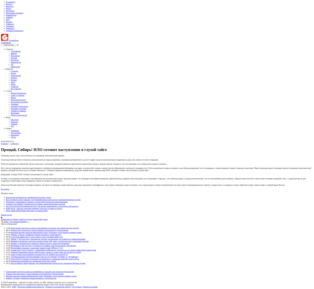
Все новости (16, 89)
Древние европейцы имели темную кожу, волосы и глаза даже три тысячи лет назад (46, 252)
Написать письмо (90, 287)
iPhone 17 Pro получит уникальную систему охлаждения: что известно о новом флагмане (48, 239)
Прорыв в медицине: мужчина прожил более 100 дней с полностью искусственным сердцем (50, 241)
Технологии (16, 76)
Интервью (15, 113)
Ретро (8, 9)
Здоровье (9, 26)
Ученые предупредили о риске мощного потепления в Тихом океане (39, 230)
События (9, 24)
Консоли (9, 6)
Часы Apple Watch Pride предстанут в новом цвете (27, 211)
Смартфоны (16, 51)
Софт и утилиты (18, 95)
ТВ (12, 65)
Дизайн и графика (18, 111)
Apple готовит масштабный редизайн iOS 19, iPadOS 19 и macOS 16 (39, 255)
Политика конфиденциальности (31, 287)
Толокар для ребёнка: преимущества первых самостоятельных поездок (35, 204)
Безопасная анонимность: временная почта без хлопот (28, 197)
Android (9, 17)
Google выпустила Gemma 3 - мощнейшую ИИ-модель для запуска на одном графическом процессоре (53, 250)
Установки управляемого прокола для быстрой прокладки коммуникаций (37, 202)
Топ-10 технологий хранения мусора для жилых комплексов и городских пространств (42, 206)
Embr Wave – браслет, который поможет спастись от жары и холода (34, 208)
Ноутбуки (10, 11)
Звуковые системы (18, 109)
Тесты (13, 137)
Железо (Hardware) (18, 93)
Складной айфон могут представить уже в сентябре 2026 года (37, 237)
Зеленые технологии (14, 31)
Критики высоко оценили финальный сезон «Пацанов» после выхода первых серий (46, 232)
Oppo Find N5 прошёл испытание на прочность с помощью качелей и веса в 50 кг (45, 259)
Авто (13, 82)
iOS (7, 20)
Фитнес (9, 4)
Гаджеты (14, 71)
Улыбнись (10, 28)
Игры (13, 84)
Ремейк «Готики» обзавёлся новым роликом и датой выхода (36, 235)
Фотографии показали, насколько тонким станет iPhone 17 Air (37, 248)
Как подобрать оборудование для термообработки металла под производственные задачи (43, 200)
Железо (14, 54)
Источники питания (14, 13)
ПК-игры (15, 120)
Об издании (16, 133)
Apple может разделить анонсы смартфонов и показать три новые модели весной (45, 228)
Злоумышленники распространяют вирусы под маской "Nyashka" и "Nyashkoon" (44, 257)
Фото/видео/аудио (18, 100)
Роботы (14, 78)
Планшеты (10, 2)
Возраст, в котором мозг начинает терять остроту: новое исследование (40, 243)
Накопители (11, 15)
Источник (5, 189)
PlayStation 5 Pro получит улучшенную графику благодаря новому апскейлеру (43, 246)
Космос (9, 22)
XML (14, 287)
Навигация (15, 67)
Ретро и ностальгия (19, 115)
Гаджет (13, 40)
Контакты (15, 135)
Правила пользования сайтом (58, 287)
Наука (13, 73)
